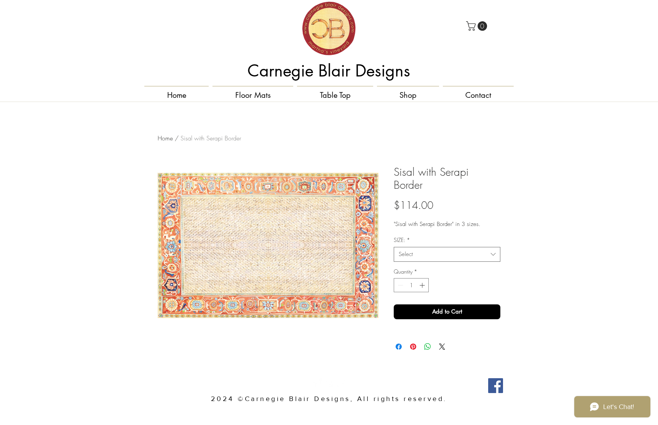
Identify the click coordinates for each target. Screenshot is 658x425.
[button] (477, 26)
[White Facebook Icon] (317, 383)
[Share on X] (442, 346)
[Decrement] (399, 285)
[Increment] (423, 285)
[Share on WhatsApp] (427, 346)
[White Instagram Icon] (341, 383)
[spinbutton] (411, 285)
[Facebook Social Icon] (495, 385)
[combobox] (447, 254)
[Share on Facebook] (398, 346)
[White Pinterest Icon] (329, 383)
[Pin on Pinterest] (413, 346)
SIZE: (402, 240)
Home (165, 138)
